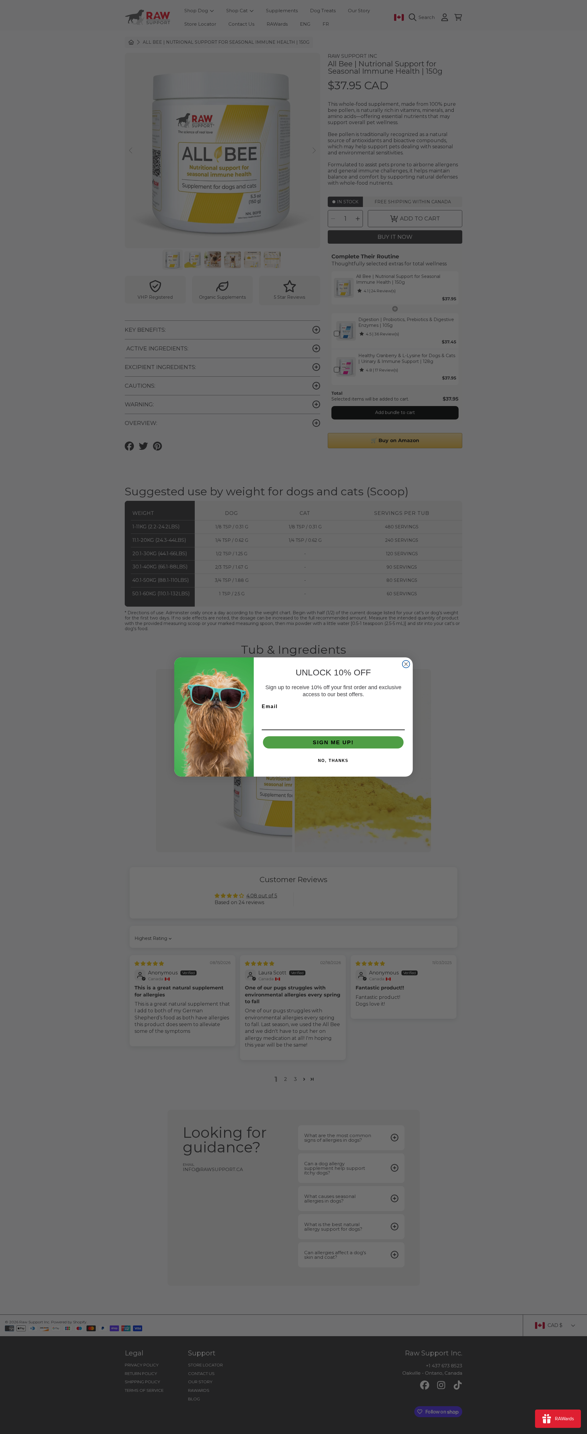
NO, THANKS (333, 760)
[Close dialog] (406, 664)
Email (270, 706)
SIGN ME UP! (333, 742)
